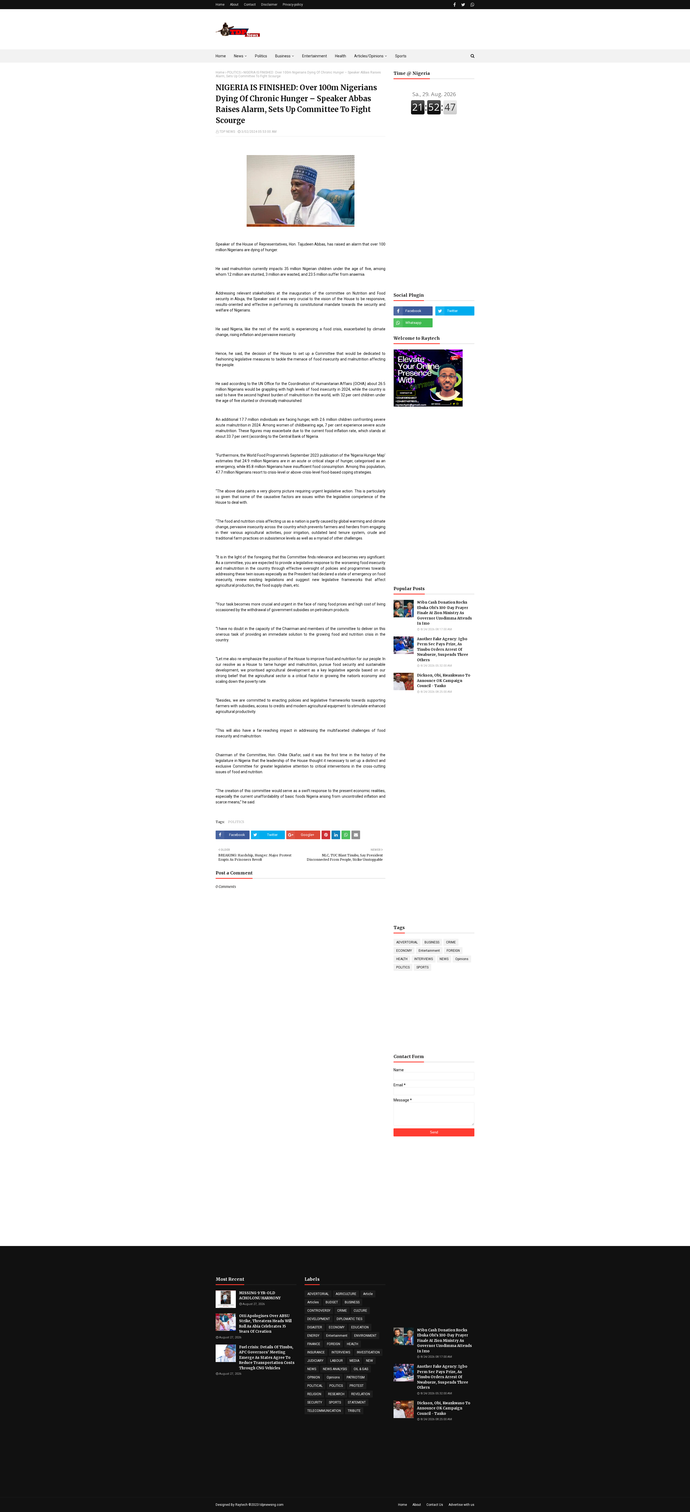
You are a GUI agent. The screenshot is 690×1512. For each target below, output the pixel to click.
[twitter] (463, 4)
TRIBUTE (354, 1411)
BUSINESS (432, 942)
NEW (369, 1361)
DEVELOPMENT (318, 1319)
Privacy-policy (293, 4)
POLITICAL (315, 1386)
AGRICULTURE (346, 1294)
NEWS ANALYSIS (335, 1369)
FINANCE (313, 1344)
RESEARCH (336, 1394)
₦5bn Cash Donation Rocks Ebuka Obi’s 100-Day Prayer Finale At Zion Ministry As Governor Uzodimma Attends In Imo (444, 613)
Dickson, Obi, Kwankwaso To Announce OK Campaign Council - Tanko (443, 680)
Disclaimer (269, 4)
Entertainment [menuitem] (314, 56)
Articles (313, 1302)
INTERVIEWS (423, 959)
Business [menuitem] (283, 56)
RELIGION (314, 1394)
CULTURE (360, 1310)
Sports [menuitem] (400, 56)
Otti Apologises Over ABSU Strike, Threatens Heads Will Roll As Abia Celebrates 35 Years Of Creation (265, 1324)
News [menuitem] (238, 56)
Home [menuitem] (221, 56)
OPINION (313, 1377)
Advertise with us (461, 1505)
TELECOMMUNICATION (324, 1411)
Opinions (461, 959)
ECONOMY (404, 951)
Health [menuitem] (340, 56)
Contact (250, 4)
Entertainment (429, 951)
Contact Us (434, 1505)
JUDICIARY (315, 1361)
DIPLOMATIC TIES (349, 1319)
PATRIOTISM (356, 1377)
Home (220, 4)
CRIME (451, 942)
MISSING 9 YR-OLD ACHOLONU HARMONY (260, 1296)
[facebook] (454, 4)
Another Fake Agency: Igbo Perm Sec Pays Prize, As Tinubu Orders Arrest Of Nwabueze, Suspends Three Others (442, 649)
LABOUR (336, 1361)
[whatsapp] (471, 4)
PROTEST (357, 1386)
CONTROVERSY (318, 1310)
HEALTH (402, 959)
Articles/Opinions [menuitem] (369, 56)
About (234, 4)
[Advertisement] (376, 29)
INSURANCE (316, 1352)
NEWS (444, 959)
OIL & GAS (361, 1369)
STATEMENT (357, 1402)
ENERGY (313, 1336)
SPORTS (422, 967)
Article (368, 1294)
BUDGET (332, 1302)
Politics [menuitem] (261, 56)
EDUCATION (360, 1327)
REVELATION (360, 1394)
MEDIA (354, 1361)
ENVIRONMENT (365, 1336)
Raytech (241, 1505)
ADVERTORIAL (407, 942)
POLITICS (234, 72)
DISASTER (314, 1327)
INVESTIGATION (368, 1352)
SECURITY (314, 1402)
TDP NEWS (227, 132)
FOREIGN (453, 951)
